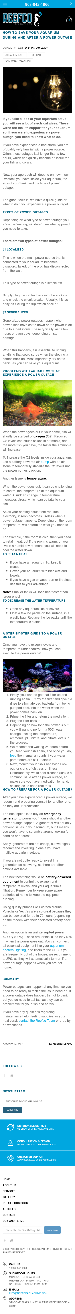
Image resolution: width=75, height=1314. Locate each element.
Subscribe (12, 1109)
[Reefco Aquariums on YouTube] (11, 1075)
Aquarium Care (14, 54)
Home (6, 1179)
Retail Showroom (15, 1203)
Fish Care (36, 54)
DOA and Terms (13, 1221)
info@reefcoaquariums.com (28, 1293)
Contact (9, 1215)
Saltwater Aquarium (18, 60)
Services (9, 1191)
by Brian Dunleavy (60, 1044)
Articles (9, 1209)
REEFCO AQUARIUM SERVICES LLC (46, 1249)
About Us (9, 1185)
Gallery (9, 1197)
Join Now (52, 1230)
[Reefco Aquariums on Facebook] (4, 1075)
